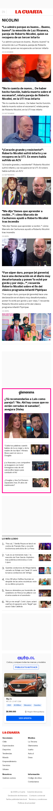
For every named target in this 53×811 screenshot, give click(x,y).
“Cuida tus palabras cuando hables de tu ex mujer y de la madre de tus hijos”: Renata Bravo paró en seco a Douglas (16, 450)
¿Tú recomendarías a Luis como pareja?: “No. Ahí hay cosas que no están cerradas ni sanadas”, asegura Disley (26, 404)
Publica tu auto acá (26, 667)
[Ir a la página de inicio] (28, 12)
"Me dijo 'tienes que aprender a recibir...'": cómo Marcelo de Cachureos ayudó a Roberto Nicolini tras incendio (25, 229)
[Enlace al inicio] (26, 393)
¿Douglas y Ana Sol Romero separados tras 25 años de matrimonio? (16, 482)
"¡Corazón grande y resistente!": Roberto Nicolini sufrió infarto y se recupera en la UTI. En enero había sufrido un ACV (26, 168)
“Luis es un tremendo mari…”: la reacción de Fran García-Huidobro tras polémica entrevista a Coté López (19, 559)
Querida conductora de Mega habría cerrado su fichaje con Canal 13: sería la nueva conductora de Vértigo (21, 570)
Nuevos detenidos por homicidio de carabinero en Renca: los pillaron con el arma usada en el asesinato (20, 593)
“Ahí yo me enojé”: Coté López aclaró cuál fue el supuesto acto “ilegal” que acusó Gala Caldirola (21, 604)
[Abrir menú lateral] (4, 12)
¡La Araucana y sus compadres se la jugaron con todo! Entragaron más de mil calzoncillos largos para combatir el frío (17, 467)
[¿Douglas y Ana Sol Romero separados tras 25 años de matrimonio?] (41, 483)
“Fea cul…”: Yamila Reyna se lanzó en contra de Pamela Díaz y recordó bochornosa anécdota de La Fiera (20, 546)
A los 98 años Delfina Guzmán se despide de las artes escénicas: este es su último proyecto (21, 581)
